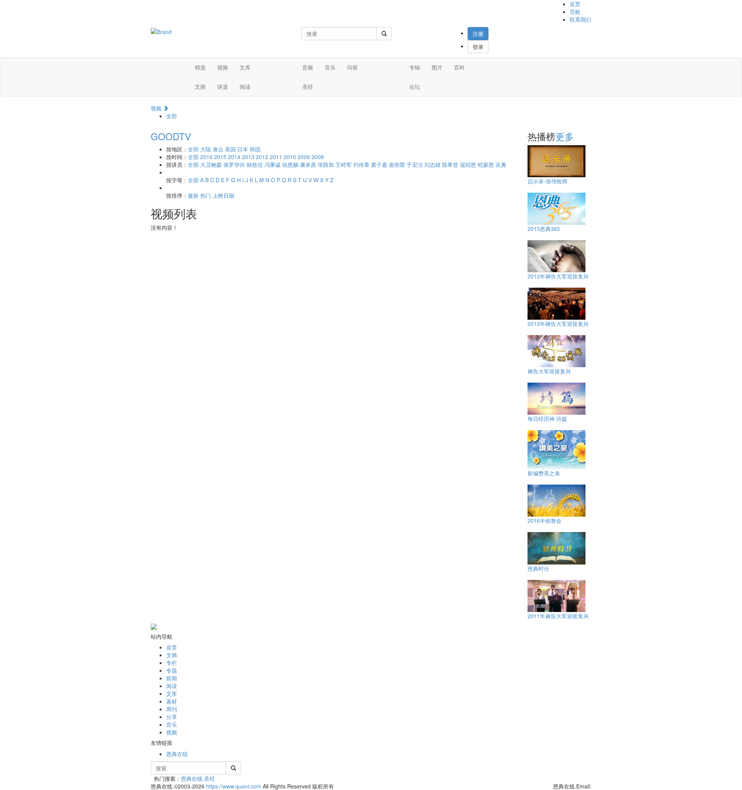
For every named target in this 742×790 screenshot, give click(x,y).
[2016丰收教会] (556, 500)
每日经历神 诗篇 (547, 418)
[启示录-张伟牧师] (556, 160)
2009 (304, 157)
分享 (171, 716)
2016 (206, 157)
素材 (171, 701)
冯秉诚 (272, 164)
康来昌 (308, 164)
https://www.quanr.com (233, 786)
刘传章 (361, 164)
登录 (478, 47)
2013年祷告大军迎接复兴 (558, 323)
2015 (220, 157)
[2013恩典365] (556, 208)
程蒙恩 (486, 164)
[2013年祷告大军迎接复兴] (556, 303)
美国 (230, 149)
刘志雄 (432, 164)
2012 (262, 157)
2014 (234, 157)
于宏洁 (415, 164)
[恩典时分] (556, 547)
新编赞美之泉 (544, 473)
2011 (276, 157)
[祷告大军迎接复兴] (556, 350)
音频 (307, 67)
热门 (205, 195)
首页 (575, 4)
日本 (242, 149)
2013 (248, 157)
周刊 (171, 709)
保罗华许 (234, 164)
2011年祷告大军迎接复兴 (558, 616)
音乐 (330, 67)
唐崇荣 (397, 164)
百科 (459, 67)
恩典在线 (177, 754)
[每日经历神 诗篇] (556, 398)
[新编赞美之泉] (556, 449)
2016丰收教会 (545, 520)
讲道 (222, 86)
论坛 (414, 86)
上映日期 (223, 195)
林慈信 (255, 164)
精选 (200, 67)
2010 (290, 157)
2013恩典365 (544, 228)
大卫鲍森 (211, 164)
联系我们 (580, 19)
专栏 (171, 662)
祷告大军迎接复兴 (549, 371)
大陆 (205, 149)
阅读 (245, 86)
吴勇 (500, 164)
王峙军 (343, 164)
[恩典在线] (161, 31)
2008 (317, 157)
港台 (218, 149)
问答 (352, 67)
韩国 (255, 149)
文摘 (200, 86)
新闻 (171, 678)
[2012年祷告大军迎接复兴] (556, 255)
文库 (245, 67)
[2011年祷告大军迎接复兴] (556, 595)
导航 (575, 11)
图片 (437, 67)
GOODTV (171, 136)
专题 (171, 670)
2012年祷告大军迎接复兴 (558, 276)
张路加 (326, 164)
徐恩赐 (290, 164)
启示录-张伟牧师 (547, 181)
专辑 (414, 67)
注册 (478, 33)
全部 (171, 116)
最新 (193, 195)
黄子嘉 (379, 164)
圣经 (307, 86)
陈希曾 (450, 164)
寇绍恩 (468, 164)
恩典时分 (538, 568)
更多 (564, 136)
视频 (222, 67)
